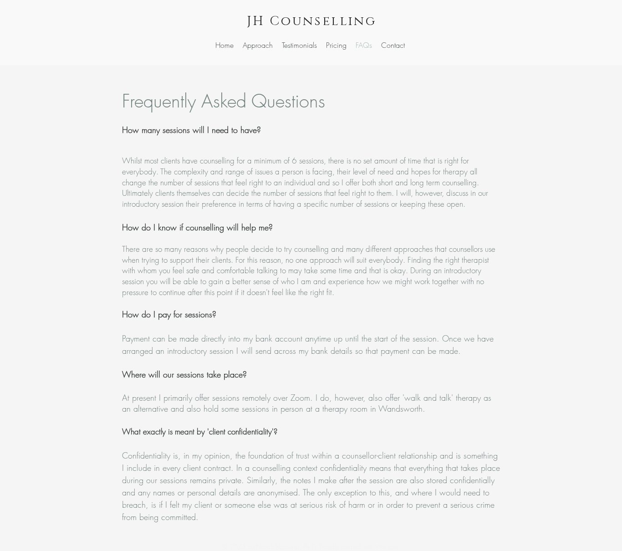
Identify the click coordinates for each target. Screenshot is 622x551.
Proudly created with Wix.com (359, 546)
